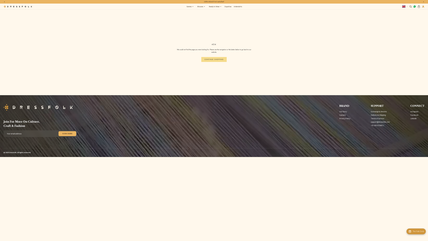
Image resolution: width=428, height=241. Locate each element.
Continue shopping (214, 59)
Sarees (189, 7)
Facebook (414, 115)
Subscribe (67, 134)
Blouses (200, 7)
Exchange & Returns (379, 111)
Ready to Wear (214, 7)
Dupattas (228, 7)
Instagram (414, 111)
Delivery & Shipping (378, 115)
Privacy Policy (344, 118)
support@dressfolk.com (380, 122)
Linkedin (413, 118)
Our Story (343, 111)
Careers (342, 115)
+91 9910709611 (377, 125)
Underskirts (238, 7)
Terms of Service (377, 118)
